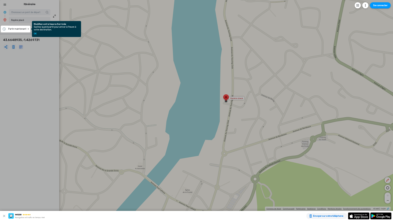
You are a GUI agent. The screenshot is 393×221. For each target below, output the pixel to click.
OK (35, 34)
